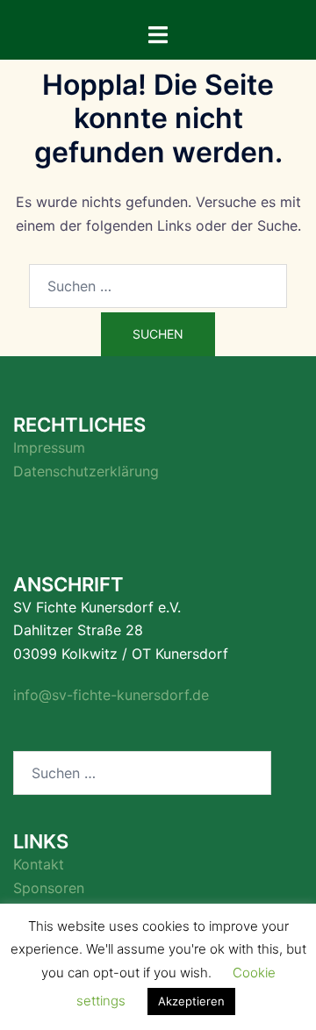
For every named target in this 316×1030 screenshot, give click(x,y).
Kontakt (38, 864)
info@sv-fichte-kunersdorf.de (111, 695)
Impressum (49, 447)
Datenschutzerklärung (86, 471)
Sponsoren (48, 888)
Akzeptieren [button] (191, 1001)
